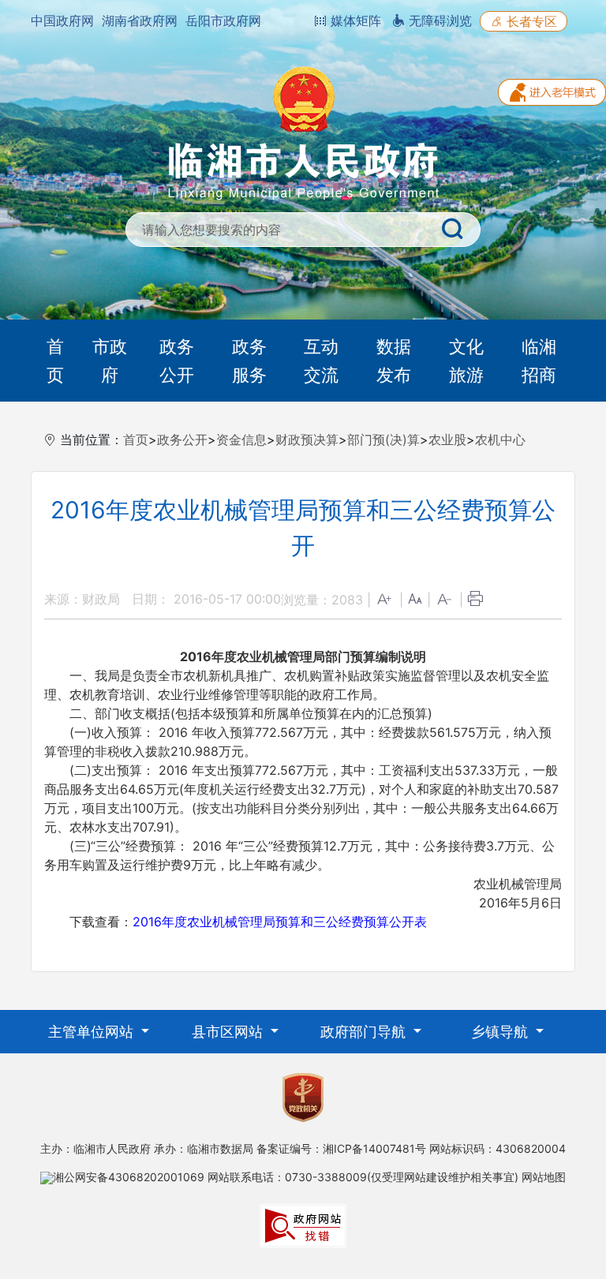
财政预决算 (307, 439)
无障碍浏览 (438, 20)
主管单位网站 (92, 1031)
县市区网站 (229, 1031)
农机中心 (500, 439)
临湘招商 (539, 360)
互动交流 (321, 360)
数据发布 (393, 360)
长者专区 (530, 21)
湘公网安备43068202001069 (128, 1177)
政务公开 (176, 360)
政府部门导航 (365, 1031)
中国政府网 (62, 20)
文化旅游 (466, 360)
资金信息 (241, 439)
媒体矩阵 (354, 20)
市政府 (109, 360)
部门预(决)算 (383, 439)
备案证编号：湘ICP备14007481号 (341, 1148)
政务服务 (249, 360)
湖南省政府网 (140, 20)
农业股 (447, 439)
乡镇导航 (501, 1031)
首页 (55, 360)
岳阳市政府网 (223, 20)
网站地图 (544, 1177)
